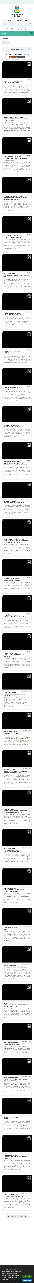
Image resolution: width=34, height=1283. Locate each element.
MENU (5, 33)
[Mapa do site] (26, 20)
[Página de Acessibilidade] (28, 20)
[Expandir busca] (29, 49)
